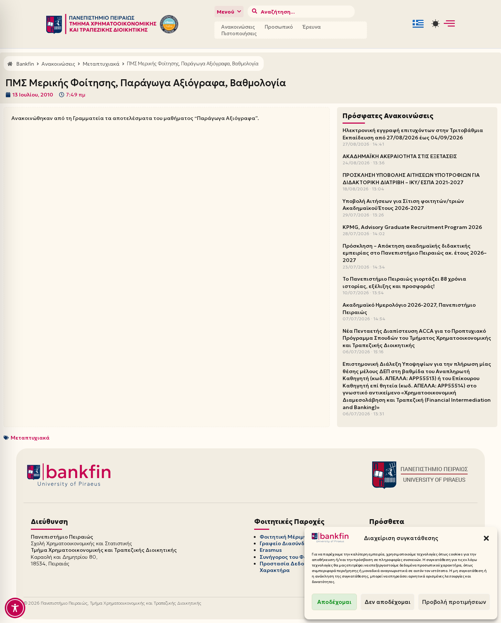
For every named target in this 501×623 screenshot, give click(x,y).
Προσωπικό (278, 26)
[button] (486, 538)
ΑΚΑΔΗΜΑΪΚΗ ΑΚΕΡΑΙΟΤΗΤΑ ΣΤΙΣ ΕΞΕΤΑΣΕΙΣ (400, 156)
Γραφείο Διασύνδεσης (288, 543)
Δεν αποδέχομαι (387, 601)
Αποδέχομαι (334, 601)
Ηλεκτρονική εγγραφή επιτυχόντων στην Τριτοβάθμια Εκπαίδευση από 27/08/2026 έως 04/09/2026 (413, 134)
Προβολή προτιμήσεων (454, 601)
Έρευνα (312, 26)
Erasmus (271, 550)
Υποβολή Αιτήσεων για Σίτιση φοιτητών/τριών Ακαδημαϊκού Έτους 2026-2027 (403, 205)
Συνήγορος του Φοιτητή (290, 557)
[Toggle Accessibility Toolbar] (15, 607)
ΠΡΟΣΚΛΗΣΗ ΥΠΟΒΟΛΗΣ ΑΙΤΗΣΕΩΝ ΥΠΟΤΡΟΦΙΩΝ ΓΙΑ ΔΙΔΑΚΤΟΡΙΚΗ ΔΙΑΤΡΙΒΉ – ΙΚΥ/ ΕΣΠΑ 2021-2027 (411, 179)
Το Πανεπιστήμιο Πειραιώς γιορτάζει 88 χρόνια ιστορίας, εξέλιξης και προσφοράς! (404, 282)
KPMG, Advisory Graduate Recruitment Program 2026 (412, 227)
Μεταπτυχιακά (30, 437)
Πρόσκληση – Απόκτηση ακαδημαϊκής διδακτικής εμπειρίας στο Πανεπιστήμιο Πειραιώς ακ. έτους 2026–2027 (415, 253)
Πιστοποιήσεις (239, 33)
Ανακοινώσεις (238, 26)
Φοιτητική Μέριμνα (285, 536)
